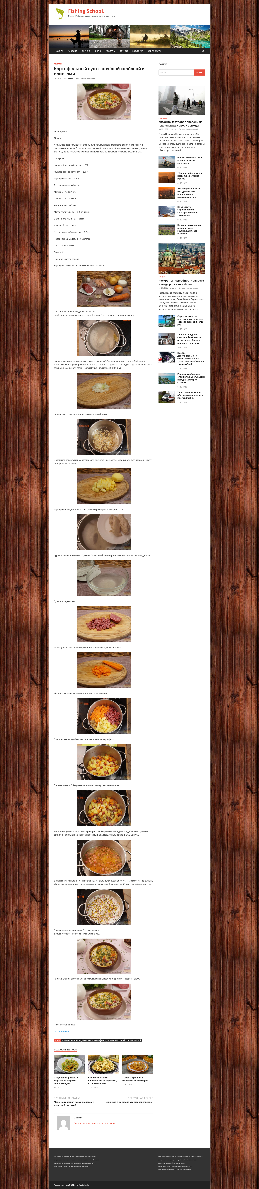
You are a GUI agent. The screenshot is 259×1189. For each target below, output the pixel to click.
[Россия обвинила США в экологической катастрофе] (167, 167)
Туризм (124, 51)
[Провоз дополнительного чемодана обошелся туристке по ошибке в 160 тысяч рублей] (167, 362)
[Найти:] (182, 72)
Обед (103, 1040)
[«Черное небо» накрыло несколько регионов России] (167, 182)
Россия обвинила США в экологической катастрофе (189, 160)
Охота (59, 51)
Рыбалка (72, 51)
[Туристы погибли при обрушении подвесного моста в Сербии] (167, 401)
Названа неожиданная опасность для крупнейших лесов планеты (189, 229)
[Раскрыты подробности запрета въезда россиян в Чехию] (182, 274)
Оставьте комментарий (85, 78)
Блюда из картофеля (71, 1040)
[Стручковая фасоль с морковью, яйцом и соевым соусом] (69, 1074)
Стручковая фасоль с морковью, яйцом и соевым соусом (66, 1080)
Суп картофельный (116, 1040)
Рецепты (110, 51)
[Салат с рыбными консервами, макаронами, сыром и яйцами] (103, 1074)
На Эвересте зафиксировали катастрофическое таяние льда (187, 211)
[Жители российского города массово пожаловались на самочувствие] (167, 198)
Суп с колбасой (134, 1040)
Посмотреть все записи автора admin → (94, 1123)
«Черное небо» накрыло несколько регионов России (190, 176)
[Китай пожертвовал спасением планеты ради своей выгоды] (182, 115)
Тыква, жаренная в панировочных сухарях (135, 1079)
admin (70, 78)
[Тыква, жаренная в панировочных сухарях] (137, 1074)
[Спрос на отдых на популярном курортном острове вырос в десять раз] (167, 325)
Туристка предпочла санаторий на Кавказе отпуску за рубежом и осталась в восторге (189, 338)
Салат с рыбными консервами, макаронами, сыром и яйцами (102, 1080)
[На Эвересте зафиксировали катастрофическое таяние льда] (167, 216)
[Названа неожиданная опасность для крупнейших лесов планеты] (167, 234)
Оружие (86, 51)
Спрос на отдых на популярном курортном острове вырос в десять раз (190, 320)
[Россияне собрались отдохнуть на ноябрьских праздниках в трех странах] (167, 383)
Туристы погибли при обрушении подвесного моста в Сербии (190, 395)
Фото (98, 51)
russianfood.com (61, 1031)
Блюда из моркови (91, 1040)
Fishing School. (86, 11)
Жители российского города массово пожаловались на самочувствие (188, 192)
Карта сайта (154, 51)
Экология (137, 51)
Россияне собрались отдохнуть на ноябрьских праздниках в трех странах (191, 378)
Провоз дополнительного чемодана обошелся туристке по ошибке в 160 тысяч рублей (190, 358)
